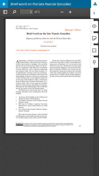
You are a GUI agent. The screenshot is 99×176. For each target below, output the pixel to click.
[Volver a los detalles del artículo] (4, 4)
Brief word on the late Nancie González (41, 4)
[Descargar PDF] (95, 4)
